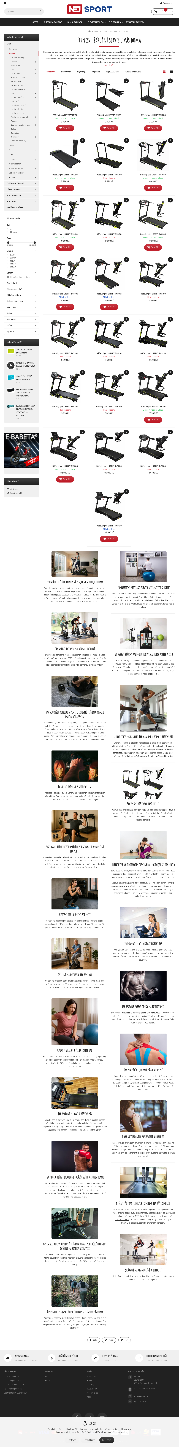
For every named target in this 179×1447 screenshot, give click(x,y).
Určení (9, 325)
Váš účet (166, 3)
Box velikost (12, 283)
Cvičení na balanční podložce (75, 914)
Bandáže (14, 62)
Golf (10, 150)
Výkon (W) (11, 307)
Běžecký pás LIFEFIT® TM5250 (153, 353)
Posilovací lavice (17, 109)
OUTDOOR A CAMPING (53, 22)
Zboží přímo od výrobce (68, 1356)
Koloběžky (13, 159)
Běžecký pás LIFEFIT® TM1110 (109, 115)
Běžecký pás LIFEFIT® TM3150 (109, 234)
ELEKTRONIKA (115, 22)
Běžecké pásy (16, 65)
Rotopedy (14, 121)
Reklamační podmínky (13, 1388)
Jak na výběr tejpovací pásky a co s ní (143, 1070)
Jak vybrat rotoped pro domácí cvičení (75, 648)
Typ (8, 225)
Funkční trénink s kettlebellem (74, 786)
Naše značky (92, 1388)
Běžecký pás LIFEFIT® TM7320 (109, 525)
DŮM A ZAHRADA (74, 22)
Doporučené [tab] (66, 71)
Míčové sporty (15, 163)
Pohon (9, 313)
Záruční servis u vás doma (20, 277)
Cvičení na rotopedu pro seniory (75, 974)
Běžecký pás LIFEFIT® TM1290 (65, 174)
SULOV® (13, 267)
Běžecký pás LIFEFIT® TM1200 (153, 115)
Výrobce (10, 331)
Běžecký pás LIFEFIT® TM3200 (153, 234)
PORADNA (49, 1371)
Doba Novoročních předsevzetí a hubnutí (143, 1136)
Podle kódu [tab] (50, 71)
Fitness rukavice (17, 85)
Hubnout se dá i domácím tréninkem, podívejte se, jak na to (143, 864)
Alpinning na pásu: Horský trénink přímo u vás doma (75, 1312)
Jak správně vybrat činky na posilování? (143, 1006)
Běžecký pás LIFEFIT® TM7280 (109, 466)
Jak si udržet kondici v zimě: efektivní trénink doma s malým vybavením (75, 714)
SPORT (35, 22)
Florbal (12, 145)
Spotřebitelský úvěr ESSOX (15, 1392)
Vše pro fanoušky (16, 173)
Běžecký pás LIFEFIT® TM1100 (65, 115)
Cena (9, 238)
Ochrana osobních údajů (14, 1384)
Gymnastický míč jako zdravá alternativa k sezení (143, 587)
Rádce (47, 1380)
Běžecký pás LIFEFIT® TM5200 (65, 353)
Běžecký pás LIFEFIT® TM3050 (153, 174)
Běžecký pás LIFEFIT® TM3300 (65, 293)
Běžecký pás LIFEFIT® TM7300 (153, 466)
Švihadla (14, 129)
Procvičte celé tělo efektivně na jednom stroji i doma (75, 582)
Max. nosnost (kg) (14, 289)
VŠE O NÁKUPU (10, 1371)
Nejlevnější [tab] (81, 71)
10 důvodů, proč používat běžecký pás (143, 943)
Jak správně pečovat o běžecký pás (75, 1113)
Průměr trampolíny (15, 301)
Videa (89, 1396)
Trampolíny (15, 137)
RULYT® (13, 264)
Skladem (13, 232)
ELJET (12, 255)
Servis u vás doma (110, 1356)
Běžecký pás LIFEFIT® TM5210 (109, 353)
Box (12, 70)
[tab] (164, 71)
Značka (10, 251)
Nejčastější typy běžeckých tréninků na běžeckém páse (143, 1203)
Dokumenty (91, 1376)
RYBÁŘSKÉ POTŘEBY (135, 22)
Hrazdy (13, 93)
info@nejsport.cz (16, 489)
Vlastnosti (11, 319)
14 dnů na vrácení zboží (156, 1356)
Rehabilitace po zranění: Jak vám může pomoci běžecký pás (143, 736)
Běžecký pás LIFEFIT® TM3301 (109, 293)
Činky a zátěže (16, 73)
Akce (12, 229)
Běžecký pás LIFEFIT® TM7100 (153, 406)
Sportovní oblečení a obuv (20, 125)
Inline (11, 154)
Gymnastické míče (18, 89)
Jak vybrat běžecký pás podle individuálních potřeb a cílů (143, 654)
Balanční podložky (17, 58)
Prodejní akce (92, 1392)
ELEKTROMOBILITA (96, 22)
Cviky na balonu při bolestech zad (74, 1050)
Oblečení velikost (14, 295)
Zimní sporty (14, 177)
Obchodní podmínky (12, 1380)
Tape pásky (15, 133)
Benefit (10, 273)
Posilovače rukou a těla (20, 117)
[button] (172, 11)
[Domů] (89, 9)
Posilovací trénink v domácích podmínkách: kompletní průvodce (75, 848)
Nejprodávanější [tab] (112, 71)
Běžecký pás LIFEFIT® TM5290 (65, 406)
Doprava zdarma (22, 1356)
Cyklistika (13, 49)
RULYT (12, 261)
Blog (47, 1376)
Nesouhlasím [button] (89, 1440)
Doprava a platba (11, 1376)
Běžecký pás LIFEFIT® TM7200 (65, 466)
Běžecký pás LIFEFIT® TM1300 (109, 174)
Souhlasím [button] (106, 1440)
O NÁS (89, 1371)
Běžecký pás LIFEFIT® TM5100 (153, 293)
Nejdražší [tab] (96, 71)
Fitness (12, 53)
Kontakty (90, 1384)
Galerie (89, 1380)
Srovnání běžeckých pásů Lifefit (143, 803)
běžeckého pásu (86, 1123)
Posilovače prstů (17, 113)
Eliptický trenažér (91, 601)
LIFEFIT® (13, 258)
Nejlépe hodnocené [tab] (133, 71)
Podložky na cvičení (18, 105)
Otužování (14, 101)
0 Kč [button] (164, 11)
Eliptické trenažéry (18, 77)
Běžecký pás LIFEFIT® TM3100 (65, 234)
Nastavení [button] (72, 1440)
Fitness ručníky (16, 81)
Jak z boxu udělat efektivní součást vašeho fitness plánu (75, 1177)
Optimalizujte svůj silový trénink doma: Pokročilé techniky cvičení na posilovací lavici (74, 1246)
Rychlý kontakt (16, 493)
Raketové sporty (16, 168)
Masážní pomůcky (17, 97)
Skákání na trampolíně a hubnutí (143, 1270)
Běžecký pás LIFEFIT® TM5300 (109, 406)
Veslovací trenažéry (18, 141)
